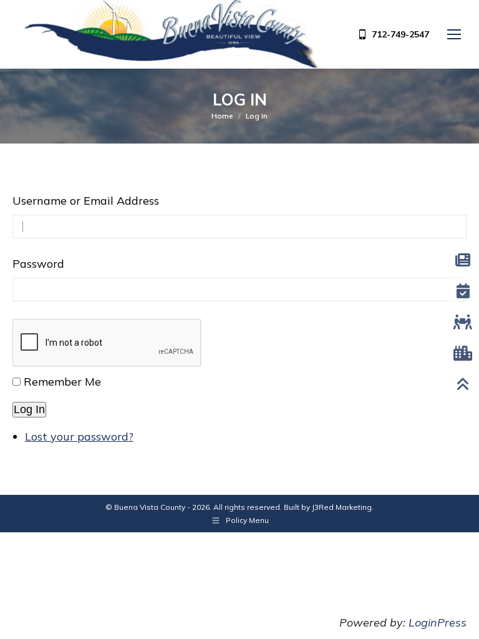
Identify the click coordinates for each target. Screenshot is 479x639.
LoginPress (438, 622)
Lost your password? (79, 436)
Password (38, 263)
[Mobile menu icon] (454, 34)
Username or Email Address (85, 200)
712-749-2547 (400, 34)
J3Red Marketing (342, 507)
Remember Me (62, 381)
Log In (29, 409)
